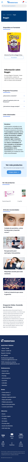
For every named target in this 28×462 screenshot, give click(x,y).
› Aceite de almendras (7, 426)
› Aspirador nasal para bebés (8, 397)
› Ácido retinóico (5, 373)
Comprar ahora (13, 172)
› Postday (3, 375)
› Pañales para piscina (6, 402)
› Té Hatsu (4, 418)
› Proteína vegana (5, 416)
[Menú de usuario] (2, 2)
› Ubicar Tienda (5, 348)
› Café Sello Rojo (5, 428)
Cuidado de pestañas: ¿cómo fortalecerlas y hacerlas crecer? (13, 230)
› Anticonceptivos (6, 378)
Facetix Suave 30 (6, 201)
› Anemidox (4, 385)
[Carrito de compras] (26, 2)
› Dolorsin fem (5, 371)
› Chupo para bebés (6, 399)
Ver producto (14, 57)
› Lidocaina (4, 383)
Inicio (4, 14)
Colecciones (9, 14)
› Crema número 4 (5, 392)
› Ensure (3, 414)
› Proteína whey (5, 423)
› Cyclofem (4, 380)
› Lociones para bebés (7, 406)
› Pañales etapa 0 (5, 395)
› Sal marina (4, 421)
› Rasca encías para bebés (8, 404)
